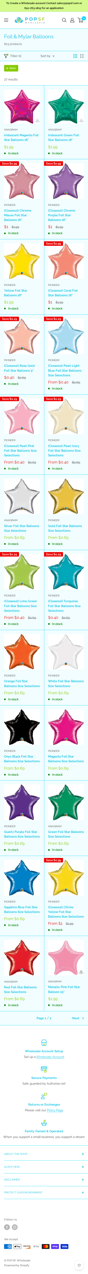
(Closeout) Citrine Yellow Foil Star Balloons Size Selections (66, 912)
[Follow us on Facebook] (7, 1227)
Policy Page (55, 1110)
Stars (12, 68)
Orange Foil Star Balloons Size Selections (22, 683)
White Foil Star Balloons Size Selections (66, 683)
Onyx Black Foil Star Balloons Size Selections (22, 759)
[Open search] (64, 20)
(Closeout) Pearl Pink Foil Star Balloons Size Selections (20, 450)
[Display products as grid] (75, 56)
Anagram (10, 129)
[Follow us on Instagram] (15, 1227)
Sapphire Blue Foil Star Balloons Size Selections (22, 909)
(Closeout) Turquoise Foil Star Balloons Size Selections (64, 606)
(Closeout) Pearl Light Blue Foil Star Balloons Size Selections (64, 370)
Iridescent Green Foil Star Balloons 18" (63, 137)
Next (75, 1018)
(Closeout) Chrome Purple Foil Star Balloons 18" (61, 215)
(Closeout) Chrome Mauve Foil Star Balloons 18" (17, 215)
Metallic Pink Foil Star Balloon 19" (64, 989)
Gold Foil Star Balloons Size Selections (65, 528)
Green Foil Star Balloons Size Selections (66, 834)
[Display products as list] (82, 56)
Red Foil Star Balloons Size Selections (20, 989)
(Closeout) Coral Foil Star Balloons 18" (63, 293)
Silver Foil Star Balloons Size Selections (21, 528)
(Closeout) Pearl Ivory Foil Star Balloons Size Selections (64, 450)
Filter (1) (15, 56)
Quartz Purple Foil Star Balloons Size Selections (22, 834)
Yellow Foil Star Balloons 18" (15, 293)
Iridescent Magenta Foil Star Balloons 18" (21, 137)
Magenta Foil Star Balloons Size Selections (66, 759)
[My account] (72, 20)
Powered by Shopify (16, 1265)
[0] (80, 20)
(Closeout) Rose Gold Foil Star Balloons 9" (19, 368)
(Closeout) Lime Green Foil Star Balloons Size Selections (20, 606)
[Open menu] (6, 20)
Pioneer (9, 204)
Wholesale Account (50, 1057)
